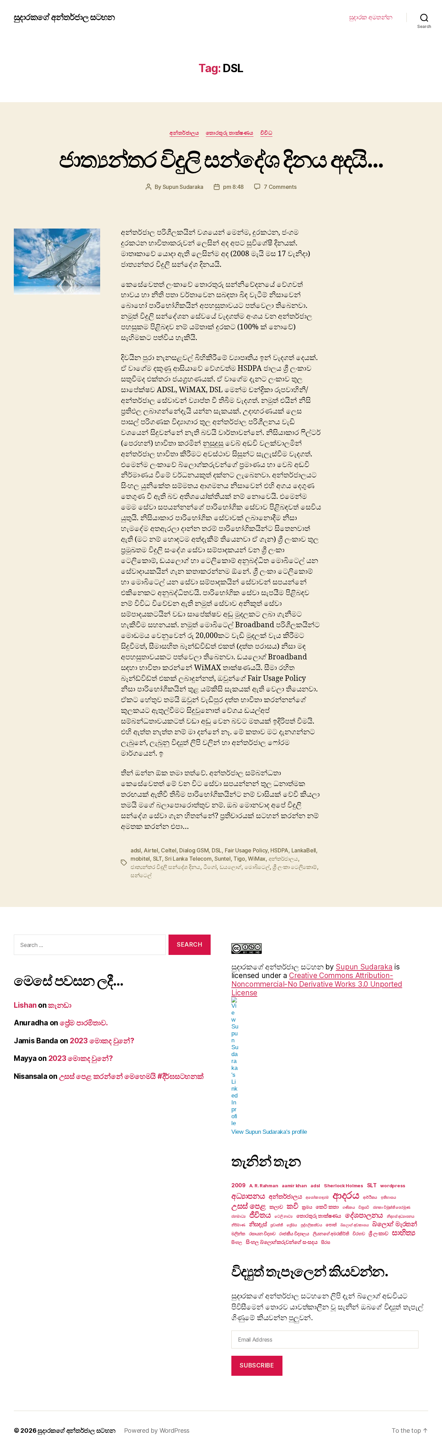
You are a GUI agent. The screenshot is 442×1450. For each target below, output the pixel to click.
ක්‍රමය (307, 1207)
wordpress (392, 1185)
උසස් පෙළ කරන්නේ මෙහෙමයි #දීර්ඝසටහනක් (131, 1076)
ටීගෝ (210, 866)
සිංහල (236, 1242)
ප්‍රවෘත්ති (276, 1225)
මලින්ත (238, 1233)
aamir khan (294, 1185)
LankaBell (303, 850)
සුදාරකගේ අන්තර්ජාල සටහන (64, 17)
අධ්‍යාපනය (248, 1195)
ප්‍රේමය (292, 1225)
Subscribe (257, 1365)
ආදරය (346, 1195)
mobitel (140, 858)
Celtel (168, 850)
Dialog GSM (194, 850)
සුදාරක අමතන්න (371, 17)
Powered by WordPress (157, 1430)
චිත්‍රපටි (363, 1207)
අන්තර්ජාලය (184, 133)
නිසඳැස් (258, 1224)
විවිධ (266, 133)
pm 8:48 (233, 186)
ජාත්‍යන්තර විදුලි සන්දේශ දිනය (165, 866)
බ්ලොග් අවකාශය (354, 1225)
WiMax (257, 858)
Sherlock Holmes (343, 1185)
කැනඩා (59, 1005)
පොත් (331, 1224)
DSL (217, 850)
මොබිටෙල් (257, 866)
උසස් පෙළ (248, 1205)
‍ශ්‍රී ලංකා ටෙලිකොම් (294, 866)
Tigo (239, 858)
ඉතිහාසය (388, 1197)
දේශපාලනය (364, 1215)
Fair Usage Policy (246, 850)
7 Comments (280, 186)
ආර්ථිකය (370, 1197)
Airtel (151, 850)
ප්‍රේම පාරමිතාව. (84, 1022)
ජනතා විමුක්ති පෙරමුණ (391, 1207)
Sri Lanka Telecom (188, 858)
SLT (157, 858)
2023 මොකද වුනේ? (102, 1040)
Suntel (222, 858)
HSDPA (279, 850)
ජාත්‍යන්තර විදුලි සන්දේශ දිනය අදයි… (221, 159)
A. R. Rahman (263, 1185)
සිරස (325, 1242)
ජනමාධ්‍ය (238, 1216)
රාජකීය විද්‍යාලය (294, 1233)
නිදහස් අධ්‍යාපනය (400, 1216)
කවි (292, 1206)
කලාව (276, 1207)
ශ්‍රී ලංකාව (378, 1233)
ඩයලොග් (231, 866)
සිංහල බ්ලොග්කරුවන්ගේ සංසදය (281, 1242)
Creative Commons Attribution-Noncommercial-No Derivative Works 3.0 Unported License (316, 984)
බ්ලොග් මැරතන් (394, 1224)
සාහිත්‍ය (403, 1232)
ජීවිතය (260, 1214)
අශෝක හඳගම (317, 1197)
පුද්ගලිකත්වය (311, 1225)
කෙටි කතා (327, 1207)
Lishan (25, 1005)
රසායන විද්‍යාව (262, 1233)
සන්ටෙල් (141, 875)
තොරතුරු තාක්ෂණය (229, 133)
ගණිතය (349, 1207)
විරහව (359, 1233)
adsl (136, 850)
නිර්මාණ (238, 1225)
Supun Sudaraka (183, 186)
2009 (238, 1185)
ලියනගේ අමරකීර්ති (331, 1233)
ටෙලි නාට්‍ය (283, 1216)
